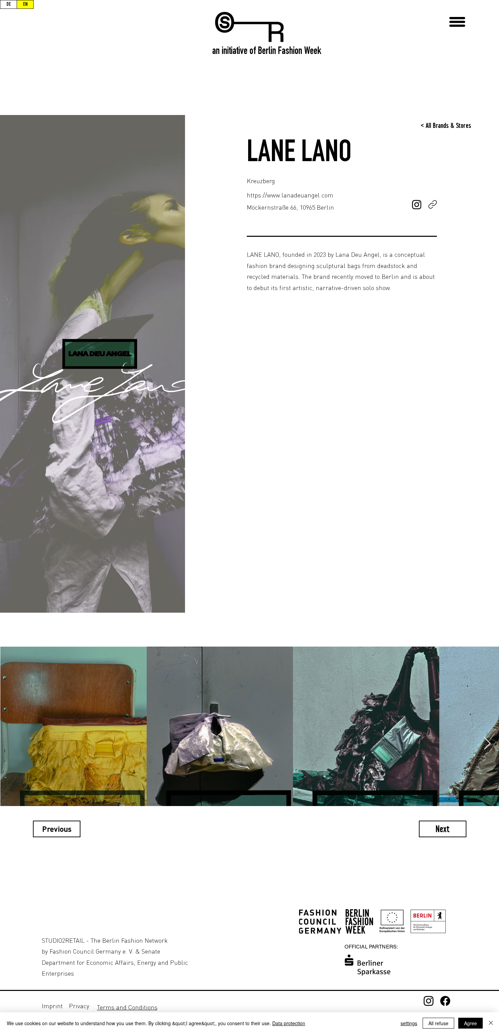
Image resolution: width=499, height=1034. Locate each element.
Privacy (79, 1006)
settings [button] (409, 1023)
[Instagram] (428, 1001)
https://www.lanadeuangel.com (290, 195)
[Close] (491, 1023)
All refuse (438, 1023)
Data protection (288, 1023)
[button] (457, 22)
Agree (470, 1023)
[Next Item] (487, 743)
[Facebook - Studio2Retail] (445, 1001)
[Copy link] (432, 204)
